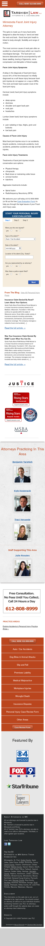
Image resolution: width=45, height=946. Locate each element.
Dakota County (16, 867)
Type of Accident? (12, 236)
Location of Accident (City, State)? (17, 254)
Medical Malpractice (22, 680)
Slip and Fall (22, 664)
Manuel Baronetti (19, 924)
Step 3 (25, 220)
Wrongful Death (22, 696)
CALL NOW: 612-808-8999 (30, 4)
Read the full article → (15, 327)
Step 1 (7, 220)
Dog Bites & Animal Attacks (23, 656)
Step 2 (16, 220)
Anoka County (26, 860)
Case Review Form (22, 727)
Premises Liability (22, 672)
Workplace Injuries (22, 688)
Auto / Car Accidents (22, 649)
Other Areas (22, 719)
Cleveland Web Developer (34, 924)
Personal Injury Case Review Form (22, 711)
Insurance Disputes (23, 703)
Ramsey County (18, 880)
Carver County (9, 864)
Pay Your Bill (9, 851)
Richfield (7, 882)
